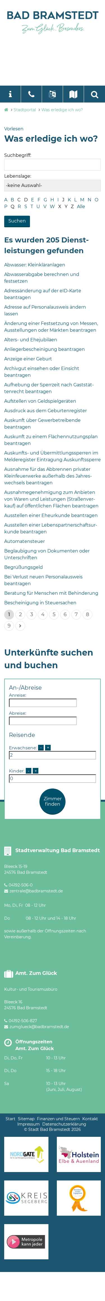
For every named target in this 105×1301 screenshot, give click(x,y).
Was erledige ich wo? (62, 109)
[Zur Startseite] (52, 21)
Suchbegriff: (17, 155)
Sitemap (26, 1118)
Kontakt (90, 1118)
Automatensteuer (24, 541)
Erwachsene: (23, 747)
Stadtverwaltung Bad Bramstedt (57, 850)
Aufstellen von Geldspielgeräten (40, 401)
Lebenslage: (17, 176)
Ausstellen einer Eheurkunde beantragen (51, 515)
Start (10, 1118)
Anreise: (17, 695)
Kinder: (16, 771)
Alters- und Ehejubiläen (30, 339)
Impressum (28, 1124)
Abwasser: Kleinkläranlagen (34, 265)
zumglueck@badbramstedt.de (39, 1026)
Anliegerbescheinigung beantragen (44, 349)
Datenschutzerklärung (64, 1124)
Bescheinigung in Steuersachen (40, 602)
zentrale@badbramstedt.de (36, 891)
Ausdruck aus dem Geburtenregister (45, 410)
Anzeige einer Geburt (28, 359)
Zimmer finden (53, 801)
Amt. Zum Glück (36, 973)
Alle (81, 206)
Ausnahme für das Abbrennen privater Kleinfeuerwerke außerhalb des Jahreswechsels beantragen (48, 476)
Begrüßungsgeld (23, 567)
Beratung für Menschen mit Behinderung (51, 593)
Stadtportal (25, 109)
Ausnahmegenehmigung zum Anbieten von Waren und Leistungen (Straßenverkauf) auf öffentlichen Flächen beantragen (51, 499)
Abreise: (17, 713)
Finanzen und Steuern (58, 1118)
